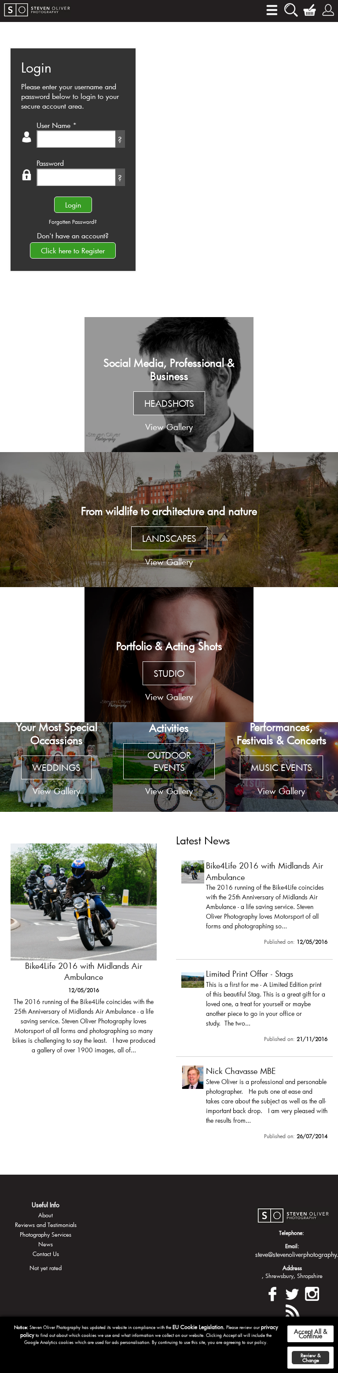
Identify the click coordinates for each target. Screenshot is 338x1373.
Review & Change (311, 1357)
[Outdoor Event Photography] (169, 767)
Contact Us (46, 1253)
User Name (57, 125)
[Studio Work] (169, 654)
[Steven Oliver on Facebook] (272, 1292)
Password (50, 163)
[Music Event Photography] (281, 767)
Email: (292, 1245)
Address (292, 1267)
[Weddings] (56, 767)
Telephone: (291, 1232)
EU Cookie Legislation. (199, 1326)
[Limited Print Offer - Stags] (254, 1007)
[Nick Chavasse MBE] (254, 1104)
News (45, 1244)
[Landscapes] (169, 519)
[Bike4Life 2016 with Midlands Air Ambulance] (83, 953)
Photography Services (45, 1234)
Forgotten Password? (73, 221)
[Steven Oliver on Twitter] (292, 1292)
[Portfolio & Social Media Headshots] (169, 384)
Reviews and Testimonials (46, 1224)
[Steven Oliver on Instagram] (312, 1292)
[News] (292, 1310)
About (45, 1215)
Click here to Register (73, 250)
